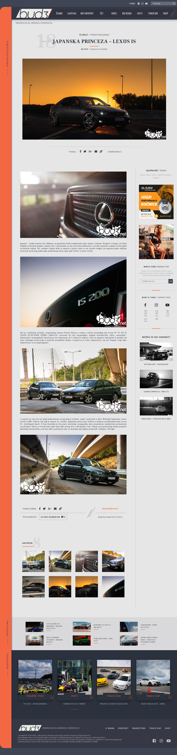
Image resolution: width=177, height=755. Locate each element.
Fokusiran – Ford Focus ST (149, 626)
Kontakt (123, 728)
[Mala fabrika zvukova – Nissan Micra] (35, 640)
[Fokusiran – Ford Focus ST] (129, 627)
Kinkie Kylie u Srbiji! (74, 704)
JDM (148, 175)
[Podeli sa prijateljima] (96, 151)
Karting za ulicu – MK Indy (102, 626)
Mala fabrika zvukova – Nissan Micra (54, 639)
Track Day (153, 13)
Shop (165, 13)
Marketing (138, 728)
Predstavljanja (99, 34)
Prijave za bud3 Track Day (114, 704)
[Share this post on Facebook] (80, 151)
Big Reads (127, 13)
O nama (132, 3)
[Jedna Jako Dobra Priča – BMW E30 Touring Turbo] (129, 640)
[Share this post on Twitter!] (85, 151)
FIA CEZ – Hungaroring (35, 704)
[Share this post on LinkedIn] (101, 151)
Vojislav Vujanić (99, 49)
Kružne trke (35, 695)
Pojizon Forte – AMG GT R (103, 639)
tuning (156, 178)
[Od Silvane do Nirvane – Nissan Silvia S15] (35, 627)
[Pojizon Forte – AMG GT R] (82, 640)
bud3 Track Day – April (153, 704)
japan (142, 175)
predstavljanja (164, 175)
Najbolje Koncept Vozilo (110, 517)
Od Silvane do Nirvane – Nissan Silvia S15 (54, 626)
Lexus (153, 175)
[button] (173, 3)
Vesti (139, 13)
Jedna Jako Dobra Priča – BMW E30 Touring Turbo (149, 639)
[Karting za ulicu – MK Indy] (82, 627)
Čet (102, 13)
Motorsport (87, 13)
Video (114, 13)
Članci (59, 13)
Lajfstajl (71, 13)
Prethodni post (110, 509)
